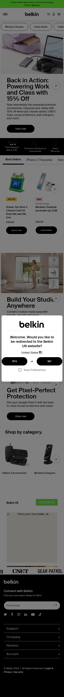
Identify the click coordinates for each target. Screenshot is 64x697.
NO (49, 361)
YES (14, 361)
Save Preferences (35, 370)
